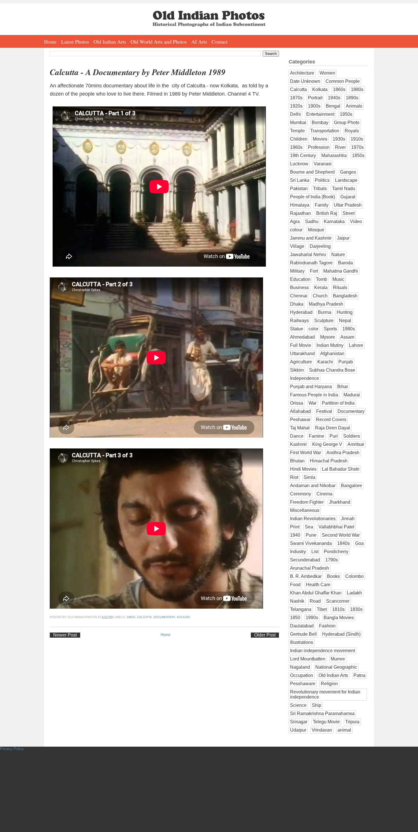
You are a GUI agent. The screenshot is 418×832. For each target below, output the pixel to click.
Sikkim (297, 370)
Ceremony (300, 493)
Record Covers (331, 419)
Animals (354, 106)
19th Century (303, 155)
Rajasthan (300, 213)
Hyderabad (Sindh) (341, 634)
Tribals (320, 188)
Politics (322, 180)
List (314, 551)
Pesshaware (302, 683)
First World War (305, 452)
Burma (324, 312)
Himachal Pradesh (328, 460)
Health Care (318, 584)
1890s (352, 97)
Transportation (324, 130)
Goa (359, 543)
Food (295, 584)
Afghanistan (332, 353)
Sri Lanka (299, 180)
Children (298, 139)
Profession (319, 147)
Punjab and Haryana (311, 386)
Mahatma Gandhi (340, 271)
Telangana (300, 609)
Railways (299, 320)
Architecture (302, 73)
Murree (338, 658)
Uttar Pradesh (348, 205)
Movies (320, 139)
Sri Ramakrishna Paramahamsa (322, 713)
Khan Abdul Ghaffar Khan (316, 592)
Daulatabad (302, 625)
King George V (327, 444)
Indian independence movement (322, 650)
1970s (357, 147)
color (313, 328)
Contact (219, 41)
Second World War (341, 535)
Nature (338, 254)
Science (298, 705)
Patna (359, 675)
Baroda (345, 262)
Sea (309, 526)
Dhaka (296, 304)
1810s (338, 609)
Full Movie (300, 345)
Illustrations (301, 642)
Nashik (297, 601)
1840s (343, 543)
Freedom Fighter (307, 502)
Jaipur (343, 238)
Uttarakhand (302, 353)
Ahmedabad (302, 337)
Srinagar (298, 721)
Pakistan (299, 188)
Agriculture (301, 361)
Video (356, 221)
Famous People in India (314, 394)
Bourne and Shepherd (312, 172)
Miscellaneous (304, 510)
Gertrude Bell (303, 634)
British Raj (326, 213)
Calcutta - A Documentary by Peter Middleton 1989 (137, 72)
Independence (304, 378)
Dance (296, 436)
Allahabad (300, 411)
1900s (314, 106)
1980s (131, 617)
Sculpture (324, 320)
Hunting (345, 312)
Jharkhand (339, 502)
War (312, 403)
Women (327, 73)
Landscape (346, 180)
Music (338, 279)
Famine (316, 436)
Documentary (164, 617)
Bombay (320, 122)
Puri (334, 436)
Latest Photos (75, 41)
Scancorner (337, 601)
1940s (334, 97)
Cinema (324, 493)
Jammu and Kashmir (311, 238)
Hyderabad (301, 312)
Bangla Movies (339, 617)
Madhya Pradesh (326, 304)
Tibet (322, 609)
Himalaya (299, 205)
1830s (356, 609)
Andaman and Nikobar (313, 485)
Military (297, 271)
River (340, 147)
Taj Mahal (300, 427)
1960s (296, 147)
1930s (339, 139)
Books (333, 576)
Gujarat (347, 196)
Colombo (354, 576)
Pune (311, 535)
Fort (314, 271)
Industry (298, 551)
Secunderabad (305, 559)
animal (344, 730)
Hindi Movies (303, 469)
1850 (295, 617)
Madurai (351, 394)
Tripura (352, 721)
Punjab (345, 361)
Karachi (325, 361)
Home (50, 41)
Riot (294, 477)
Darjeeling (320, 246)
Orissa (296, 403)
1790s (331, 559)
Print (294, 526)
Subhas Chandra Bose (332, 370)
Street (349, 213)
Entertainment (320, 114)
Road (315, 601)
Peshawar (300, 419)
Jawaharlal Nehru (308, 254)
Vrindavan (322, 730)
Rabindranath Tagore (311, 262)
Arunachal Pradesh (309, 568)
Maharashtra (334, 155)
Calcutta (144, 617)
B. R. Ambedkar (306, 576)
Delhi (295, 114)
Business (299, 287)
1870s (296, 97)
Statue (296, 328)
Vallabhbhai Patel (336, 526)
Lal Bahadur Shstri (340, 469)
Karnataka (334, 221)
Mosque (316, 229)
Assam (347, 337)
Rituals (340, 287)
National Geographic (336, 667)
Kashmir (298, 444)
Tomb (321, 279)
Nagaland (300, 667)
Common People (343, 81)
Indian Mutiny (329, 345)
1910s (357, 139)
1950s (346, 114)
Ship (316, 705)
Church (320, 295)
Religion (329, 683)
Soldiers (351, 436)
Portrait (315, 97)
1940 (295, 535)
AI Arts (199, 41)
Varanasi (323, 163)
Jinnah (348, 518)
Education (300, 279)
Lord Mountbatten (307, 658)
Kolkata (183, 617)
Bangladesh (345, 295)
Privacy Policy (12, 749)
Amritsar (355, 444)
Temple (297, 130)
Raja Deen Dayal (332, 427)
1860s (339, 89)
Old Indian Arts (110, 41)
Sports (330, 328)
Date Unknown (305, 81)
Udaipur (298, 730)
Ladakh (354, 592)
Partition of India (338, 403)
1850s (358, 155)
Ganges (348, 172)
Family (321, 205)
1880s (357, 89)
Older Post (265, 635)
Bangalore (351, 485)
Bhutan (297, 460)
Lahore (356, 345)
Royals (352, 130)
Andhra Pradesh (342, 452)
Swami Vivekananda (311, 543)
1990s (312, 617)
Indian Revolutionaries (313, 518)
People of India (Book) (312, 196)
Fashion (327, 625)
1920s (296, 106)
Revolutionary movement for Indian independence (325, 694)
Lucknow (299, 163)
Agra (295, 221)
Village (297, 246)
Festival (324, 411)
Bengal (333, 106)
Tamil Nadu (343, 188)
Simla (309, 477)
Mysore (327, 337)
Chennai (298, 295)
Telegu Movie (326, 721)
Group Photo (346, 122)
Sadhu (311, 221)
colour (296, 229)
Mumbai (298, 122)
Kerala (321, 287)
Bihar (342, 386)
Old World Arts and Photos (159, 41)
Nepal (345, 320)
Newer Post (65, 635)
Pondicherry (336, 551)
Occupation (301, 675)
